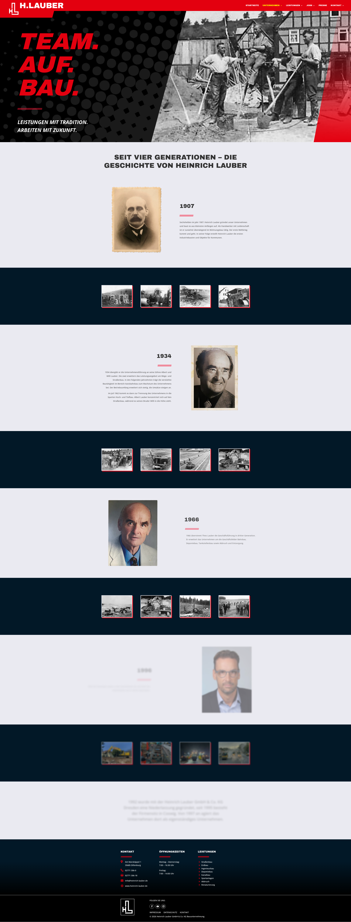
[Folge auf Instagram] (163, 906)
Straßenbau (206, 862)
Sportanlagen (207, 878)
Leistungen (293, 5)
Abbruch (205, 881)
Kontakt (336, 5)
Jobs (309, 5)
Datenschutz (170, 912)
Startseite (252, 5)
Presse (323, 5)
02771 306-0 (130, 870)
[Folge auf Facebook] (152, 906)
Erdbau (204, 865)
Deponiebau (207, 871)
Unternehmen (271, 5)
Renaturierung (208, 884)
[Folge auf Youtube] (157, 906)
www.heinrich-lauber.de (136, 886)
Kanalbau (205, 875)
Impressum (155, 912)
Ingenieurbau (207, 868)
